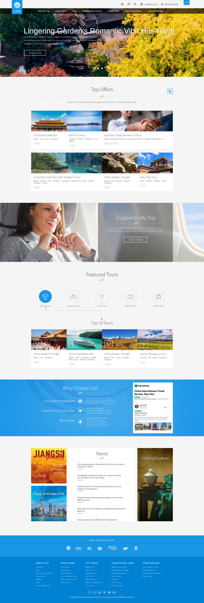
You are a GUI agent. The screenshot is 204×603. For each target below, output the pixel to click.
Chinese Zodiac (117, 585)
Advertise (39, 579)
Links (38, 582)
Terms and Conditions (44, 573)
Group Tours (158, 306)
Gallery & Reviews (155, 11)
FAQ (37, 570)
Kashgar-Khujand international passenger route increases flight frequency (100, 498)
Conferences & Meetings (151, 573)
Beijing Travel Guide (119, 567)
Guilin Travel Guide (119, 573)
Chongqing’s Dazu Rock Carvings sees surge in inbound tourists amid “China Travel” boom (99, 476)
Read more (35, 53)
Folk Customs (117, 576)
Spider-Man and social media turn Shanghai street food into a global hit (101, 509)
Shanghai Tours (91, 573)
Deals (74, 11)
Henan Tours (65, 582)
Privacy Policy (41, 576)
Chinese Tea (116, 582)
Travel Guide (113, 11)
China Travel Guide (123, 563)
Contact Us (40, 567)
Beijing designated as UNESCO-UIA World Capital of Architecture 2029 (97, 521)
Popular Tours (74, 306)
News (102, 453)
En (186, 2)
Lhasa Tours (89, 585)
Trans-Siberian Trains (150, 567)
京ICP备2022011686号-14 (126, 597)
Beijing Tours (90, 567)
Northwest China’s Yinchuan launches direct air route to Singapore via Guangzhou (99, 487)
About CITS (42, 563)
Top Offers (102, 89)
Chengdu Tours (91, 579)
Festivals (115, 579)
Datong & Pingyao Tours (94, 582)
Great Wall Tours (66, 573)
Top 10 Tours (45, 306)
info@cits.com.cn (151, 4)
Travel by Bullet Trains (68, 576)
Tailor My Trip (43, 11)
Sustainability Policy (43, 585)
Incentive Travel (148, 570)
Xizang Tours (65, 570)
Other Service (151, 563)
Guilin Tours (89, 576)
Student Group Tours (68, 579)
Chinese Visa (147, 576)
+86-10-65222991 (171, 4)
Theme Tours (130, 306)
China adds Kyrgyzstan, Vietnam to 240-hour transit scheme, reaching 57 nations (101, 465)
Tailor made (135, 239)
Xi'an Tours (89, 570)
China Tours (60, 11)
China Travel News (133, 11)
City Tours (102, 306)
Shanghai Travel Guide (120, 570)
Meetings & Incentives (92, 11)
